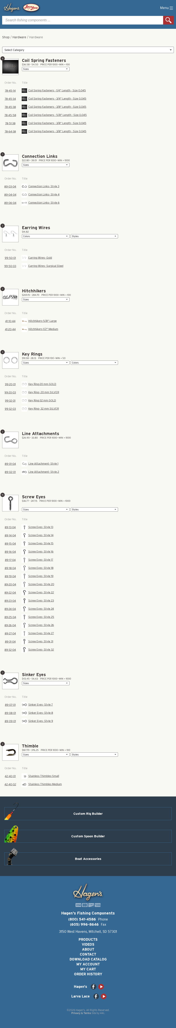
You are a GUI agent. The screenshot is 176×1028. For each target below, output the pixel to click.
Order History (88, 974)
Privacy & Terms (81, 1013)
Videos (88, 944)
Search (168, 20)
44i (102, 1013)
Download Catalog (88, 959)
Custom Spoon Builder (88, 836)
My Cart (88, 969)
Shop (5, 37)
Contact (88, 954)
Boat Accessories (88, 859)
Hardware (19, 37)
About (88, 949)
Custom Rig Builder (88, 814)
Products (88, 939)
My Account (88, 964)
